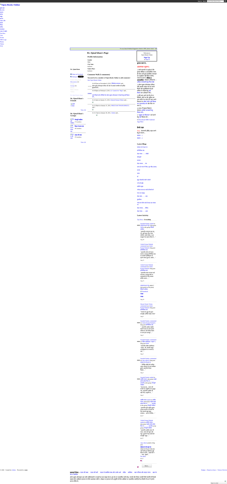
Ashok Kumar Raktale (146, 244)
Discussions (73, 82)
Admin (113, 113)
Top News (140, 219)
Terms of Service (222, 470)
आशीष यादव (143, 400)
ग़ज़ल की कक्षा (84, 472)
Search (225, 1)
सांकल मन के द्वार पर (142, 147)
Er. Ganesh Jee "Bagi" (117, 90)
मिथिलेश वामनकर (116, 83)
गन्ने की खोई (140, 183)
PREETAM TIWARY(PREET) (120, 105)
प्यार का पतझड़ (141, 193)
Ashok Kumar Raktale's (148, 323)
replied (152, 223)
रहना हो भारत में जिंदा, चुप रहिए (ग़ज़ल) (147, 166)
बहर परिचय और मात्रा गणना (142, 472)
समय (138, 173)
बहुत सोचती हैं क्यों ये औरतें (143, 180)
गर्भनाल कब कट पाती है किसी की (145, 189)
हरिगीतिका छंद (140, 150)
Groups (72, 86)
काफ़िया (130, 472)
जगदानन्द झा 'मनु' (144, 285)
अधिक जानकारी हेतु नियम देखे (145, 82)
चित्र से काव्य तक (79, 126)
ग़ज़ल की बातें (94, 472)
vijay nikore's (146, 360)
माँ (137, 176)
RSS (138, 467)
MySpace (74, 77)
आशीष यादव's (143, 379)
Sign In (204, 1)
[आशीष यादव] (73, 105)
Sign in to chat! (214, 483)
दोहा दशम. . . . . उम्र (142, 196)
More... (147, 466)
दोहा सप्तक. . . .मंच (142, 163)
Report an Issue (211, 470)
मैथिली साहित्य (144, 289)
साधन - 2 (140, 138)
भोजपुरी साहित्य (78, 119)
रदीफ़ (124, 472)
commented (143, 246)
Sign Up (200, 1)
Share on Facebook (77, 74)
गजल (141, 227)
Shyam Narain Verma (146, 304)
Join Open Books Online (94, 80)
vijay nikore (143, 443)
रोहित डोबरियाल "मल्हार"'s (149, 341)
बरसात (139, 160)
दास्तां (138, 170)
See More (143, 456)
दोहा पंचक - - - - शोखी (142, 153)
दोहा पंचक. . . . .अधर (142, 211)
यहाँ (140, 117)
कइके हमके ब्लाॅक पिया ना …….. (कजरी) (148, 381)
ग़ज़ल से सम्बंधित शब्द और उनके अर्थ (110, 472)
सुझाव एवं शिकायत (144, 115)
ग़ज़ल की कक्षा (78, 135)
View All (83, 110)
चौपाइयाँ (139, 157)
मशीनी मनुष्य (140, 186)
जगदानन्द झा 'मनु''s (145, 225)
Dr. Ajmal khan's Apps (76, 95)
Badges (203, 470)
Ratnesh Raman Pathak (117, 100)
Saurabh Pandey (145, 223)
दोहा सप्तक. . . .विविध (142, 208)
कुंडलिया (139, 199)
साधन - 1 (140, 135)
